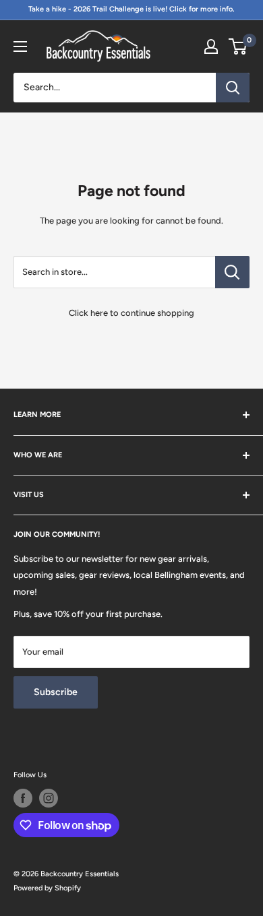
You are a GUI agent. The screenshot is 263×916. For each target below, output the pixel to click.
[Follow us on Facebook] (22, 798)
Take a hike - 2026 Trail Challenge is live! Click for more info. (131, 9)
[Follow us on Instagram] (48, 798)
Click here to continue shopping (131, 313)
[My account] (211, 46)
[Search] (233, 87)
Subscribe (56, 692)
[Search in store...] (232, 272)
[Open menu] (20, 46)
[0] (238, 46)
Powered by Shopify (47, 888)
